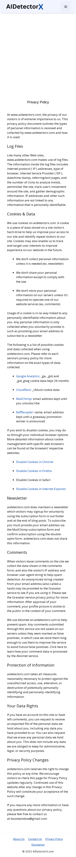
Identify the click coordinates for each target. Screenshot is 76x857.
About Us (19, 839)
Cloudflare (23, 390)
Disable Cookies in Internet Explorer (41, 489)
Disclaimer (38, 844)
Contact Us (35, 839)
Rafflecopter (24, 412)
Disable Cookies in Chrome (34, 462)
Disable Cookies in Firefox (34, 471)
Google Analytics (27, 376)
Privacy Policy (54, 839)
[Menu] (66, 6)
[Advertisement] (38, 58)
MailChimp (24, 399)
